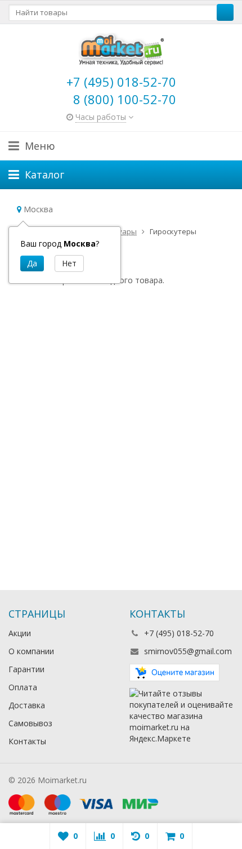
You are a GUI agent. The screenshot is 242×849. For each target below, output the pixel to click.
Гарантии (26, 669)
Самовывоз (30, 723)
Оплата (22, 687)
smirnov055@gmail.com (188, 651)
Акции (19, 633)
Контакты (27, 741)
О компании (31, 651)
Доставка (26, 705)
